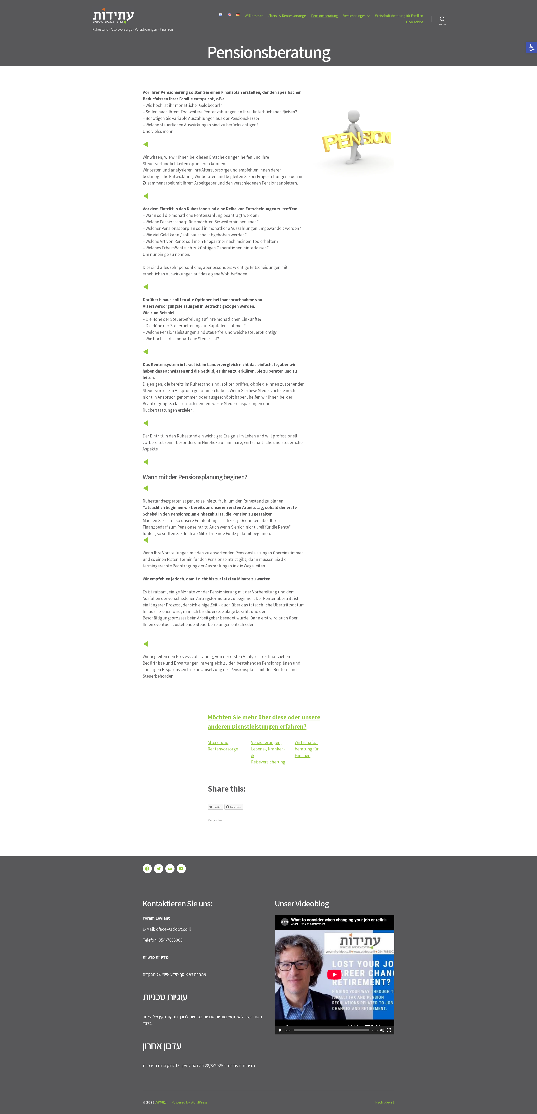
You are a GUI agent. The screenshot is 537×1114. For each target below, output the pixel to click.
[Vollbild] (389, 1030)
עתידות (160, 1102)
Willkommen (254, 15)
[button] (531, 47)
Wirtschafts (305, 742)
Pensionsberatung (324, 15)
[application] (334, 974)
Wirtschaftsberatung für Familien (399, 15)
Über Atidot (414, 22)
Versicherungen (354, 15)
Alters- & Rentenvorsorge (287, 15)
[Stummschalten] (382, 1030)
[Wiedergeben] (280, 1030)
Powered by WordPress (190, 1102)
